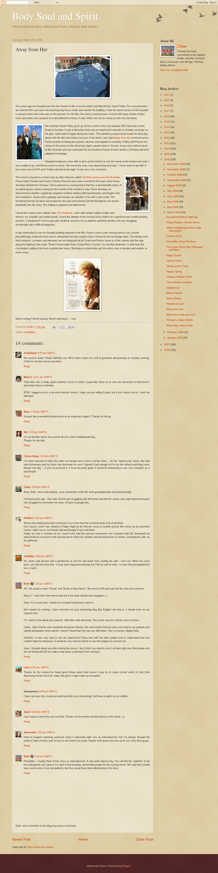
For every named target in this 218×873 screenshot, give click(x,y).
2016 (167, 116)
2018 (167, 105)
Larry (27, 667)
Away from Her (122, 137)
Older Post (144, 839)
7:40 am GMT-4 (43, 756)
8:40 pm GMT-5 (48, 691)
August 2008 (174, 185)
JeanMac (29, 556)
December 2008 (176, 164)
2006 (167, 350)
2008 (167, 159)
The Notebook (65, 212)
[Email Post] (53, 327)
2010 (167, 148)
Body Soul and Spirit (55, 16)
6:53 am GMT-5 (40, 712)
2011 (167, 143)
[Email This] (60, 327)
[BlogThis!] (63, 327)
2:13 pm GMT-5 (49, 456)
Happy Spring (174, 271)
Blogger (126, 866)
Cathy (27, 487)
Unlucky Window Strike (179, 276)
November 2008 (176, 169)
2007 (167, 344)
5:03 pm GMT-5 (44, 556)
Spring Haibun (174, 260)
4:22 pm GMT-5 (43, 518)
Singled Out (172, 287)
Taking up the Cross (177, 266)
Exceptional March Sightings (182, 217)
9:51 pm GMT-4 (46, 732)
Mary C (28, 377)
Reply (27, 366)
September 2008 (176, 180)
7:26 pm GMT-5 (43, 583)
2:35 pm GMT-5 (40, 487)
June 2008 (173, 196)
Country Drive (174, 236)
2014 (167, 127)
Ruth (26, 583)
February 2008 (175, 332)
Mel (26, 432)
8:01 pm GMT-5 (40, 667)
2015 (167, 121)
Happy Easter (174, 255)
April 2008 (173, 207)
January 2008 (175, 337)
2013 (167, 132)
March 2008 (174, 212)
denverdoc (30, 732)
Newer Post (21, 839)
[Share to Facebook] (69, 327)
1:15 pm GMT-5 (39, 411)
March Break (173, 298)
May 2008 (173, 201)
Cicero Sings (31, 456)
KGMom (29, 518)
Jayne (27, 712)
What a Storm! (174, 293)
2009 (167, 154)
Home (83, 839)
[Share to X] (66, 327)
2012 (167, 138)
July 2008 (172, 191)
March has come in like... (180, 325)
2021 (167, 94)
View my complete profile (174, 70)
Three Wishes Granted (179, 282)
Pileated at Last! (175, 303)
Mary (27, 411)
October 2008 (175, 174)
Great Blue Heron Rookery (181, 241)
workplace (30, 332)
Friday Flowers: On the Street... (183, 222)
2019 (167, 100)
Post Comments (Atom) (40, 847)
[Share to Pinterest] (73, 327)
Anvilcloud (30, 353)
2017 (167, 111)
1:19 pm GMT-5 (37, 432)
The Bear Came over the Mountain (101, 177)
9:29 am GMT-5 (46, 353)
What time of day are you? (181, 314)
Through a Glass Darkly (179, 320)
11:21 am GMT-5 (42, 377)
